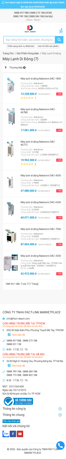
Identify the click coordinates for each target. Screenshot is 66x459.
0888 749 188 (20, 16)
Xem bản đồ (18, 334)
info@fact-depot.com (18, 318)
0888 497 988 (21, 12)
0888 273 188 (37, 12)
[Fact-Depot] (30, 28)
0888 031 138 (14, 344)
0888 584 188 (36, 16)
